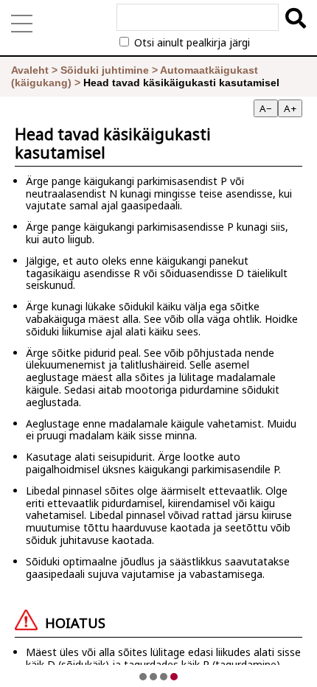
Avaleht (30, 70)
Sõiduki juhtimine (104, 70)
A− (265, 108)
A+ (290, 108)
